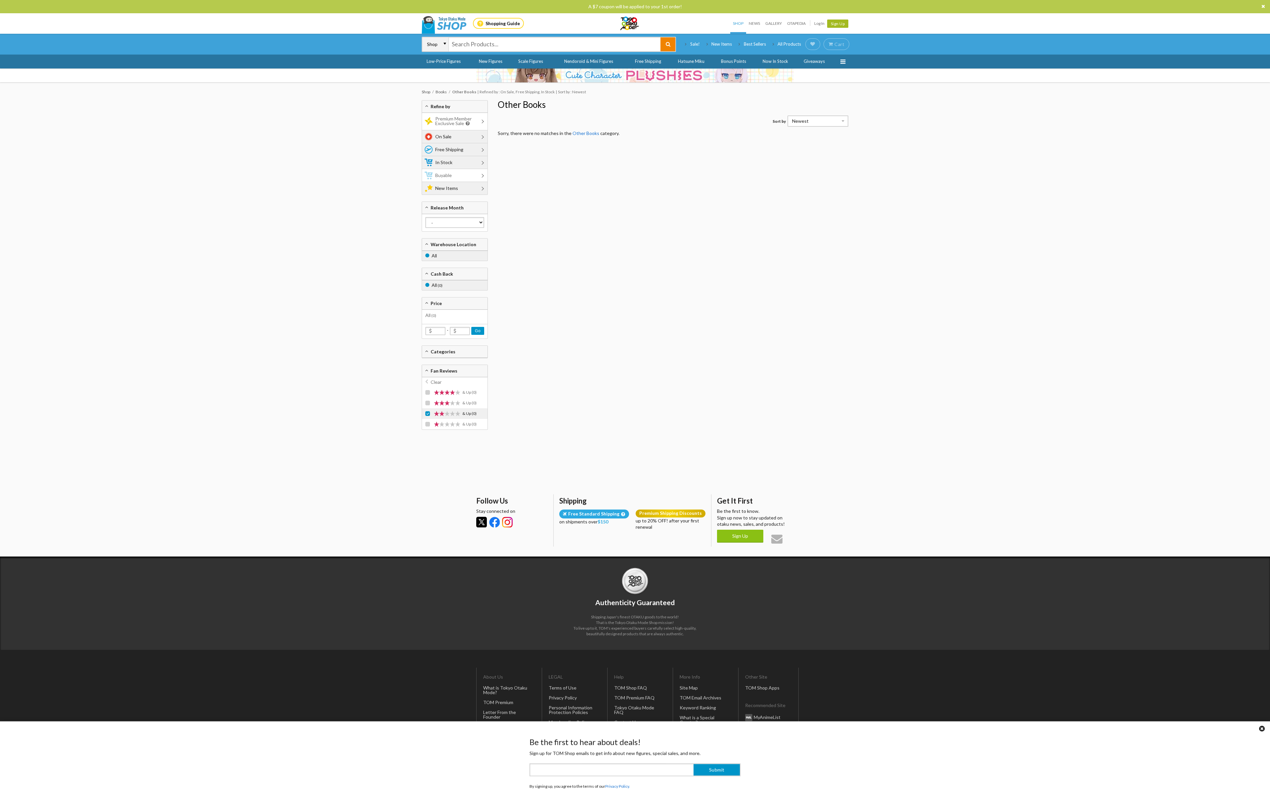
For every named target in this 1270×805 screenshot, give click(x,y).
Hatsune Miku (691, 61)
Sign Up (838, 23)
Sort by (779, 121)
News (754, 23)
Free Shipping (648, 61)
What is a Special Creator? (697, 720)
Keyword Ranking (698, 707)
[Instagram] (507, 522)
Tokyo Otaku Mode (630, 23)
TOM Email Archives (700, 697)
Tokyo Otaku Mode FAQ (634, 710)
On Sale (443, 136)
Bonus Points (733, 61)
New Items (721, 44)
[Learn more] (467, 123)
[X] (481, 522)
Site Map (689, 688)
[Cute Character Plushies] (635, 75)
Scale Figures (530, 61)
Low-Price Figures (444, 61)
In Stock (443, 162)
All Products (789, 44)
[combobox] (554, 44)
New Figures (490, 61)
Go (478, 331)
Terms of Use (562, 688)
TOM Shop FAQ (630, 688)
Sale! (695, 44)
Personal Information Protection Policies (570, 710)
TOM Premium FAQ (634, 697)
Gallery (773, 23)
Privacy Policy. (617, 785)
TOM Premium (498, 702)
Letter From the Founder (499, 714)
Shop (738, 23)
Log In (819, 23)
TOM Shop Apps (762, 688)
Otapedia (796, 23)
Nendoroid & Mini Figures (588, 61)
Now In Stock (775, 61)
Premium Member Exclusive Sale (453, 121)
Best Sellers (755, 44)
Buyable (443, 175)
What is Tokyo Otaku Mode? (505, 690)
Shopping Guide (503, 23)
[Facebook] (494, 522)
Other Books (522, 104)
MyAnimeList (767, 717)
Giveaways (814, 61)
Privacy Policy (563, 697)
